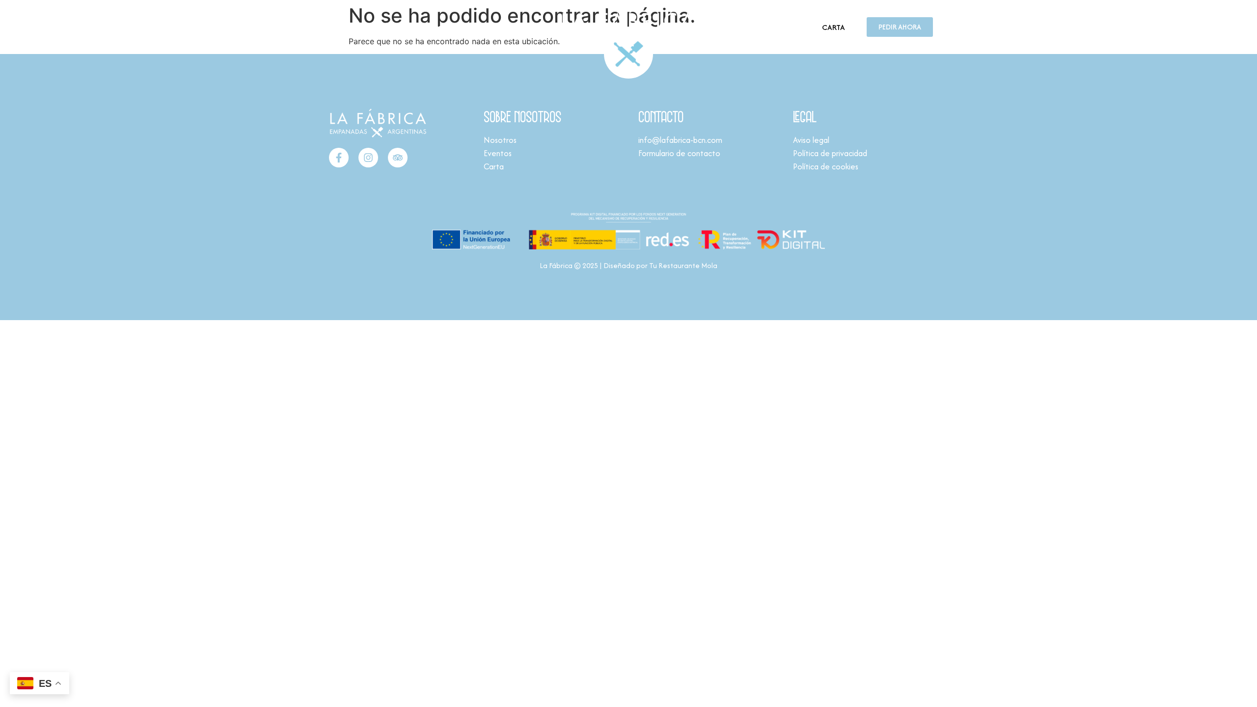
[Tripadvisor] (398, 157)
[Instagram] (368, 157)
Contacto (446, 27)
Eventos (406, 27)
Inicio (334, 27)
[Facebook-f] (339, 157)
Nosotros (367, 27)
